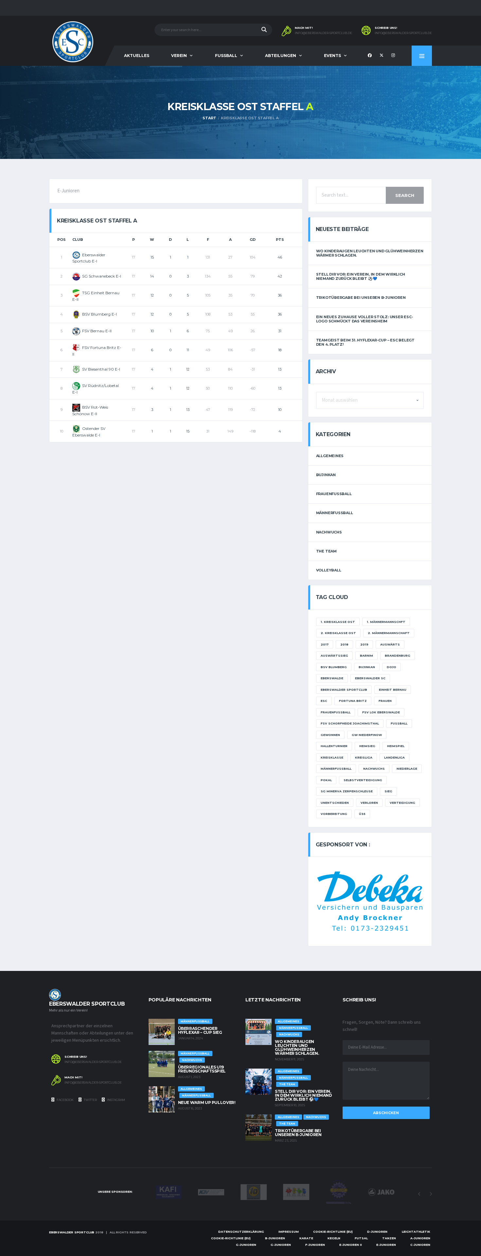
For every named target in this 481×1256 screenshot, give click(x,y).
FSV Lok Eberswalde (381, 712)
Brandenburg (397, 655)
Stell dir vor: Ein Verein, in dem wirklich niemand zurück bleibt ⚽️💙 (360, 276)
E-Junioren (386, 1244)
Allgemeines (330, 456)
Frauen (385, 701)
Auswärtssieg (334, 655)
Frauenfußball (334, 494)
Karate (306, 1238)
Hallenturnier (334, 746)
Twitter (90, 1100)
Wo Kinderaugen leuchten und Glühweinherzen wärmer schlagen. (369, 253)
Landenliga (394, 757)
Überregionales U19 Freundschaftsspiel (202, 1069)
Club (77, 239)
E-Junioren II (350, 1244)
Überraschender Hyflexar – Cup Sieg (200, 1030)
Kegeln (334, 1238)
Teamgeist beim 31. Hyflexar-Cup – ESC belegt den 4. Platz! (365, 342)
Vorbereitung (334, 814)
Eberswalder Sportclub (344, 689)
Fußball (399, 723)
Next (431, 1194)
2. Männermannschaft (389, 633)
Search (404, 195)
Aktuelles (136, 55)
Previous (419, 1194)
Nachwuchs (329, 532)
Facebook (65, 1100)
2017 (325, 644)
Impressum (288, 1231)
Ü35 (362, 814)
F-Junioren (315, 1244)
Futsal (361, 1238)
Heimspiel (395, 746)
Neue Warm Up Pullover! (207, 1102)
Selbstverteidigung (363, 780)
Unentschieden (335, 802)
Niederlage (407, 768)
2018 (344, 644)
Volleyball (328, 570)
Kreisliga (363, 757)
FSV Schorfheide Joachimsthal (350, 723)
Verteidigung (402, 802)
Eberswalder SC (370, 678)
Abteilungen (280, 55)
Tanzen (389, 1238)
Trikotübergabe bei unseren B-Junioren (361, 297)
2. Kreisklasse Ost (338, 633)
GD (253, 239)
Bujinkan (326, 475)
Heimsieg (367, 746)
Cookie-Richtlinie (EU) (333, 1231)
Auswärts (390, 644)
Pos (61, 239)
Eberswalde (332, 678)
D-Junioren (377, 1231)
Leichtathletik (416, 1231)
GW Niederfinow (367, 735)
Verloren (369, 802)
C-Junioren (420, 1244)
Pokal (326, 780)
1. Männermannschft (386, 622)
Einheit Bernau (392, 689)
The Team (326, 551)
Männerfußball (334, 513)
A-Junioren (420, 1238)
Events (332, 55)
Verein (179, 55)
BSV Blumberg (334, 667)
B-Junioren (275, 1238)
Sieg (388, 791)
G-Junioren (246, 1244)
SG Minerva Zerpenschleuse (347, 791)
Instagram (115, 1100)
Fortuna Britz (353, 701)
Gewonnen (330, 735)
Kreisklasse (332, 757)
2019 (364, 644)
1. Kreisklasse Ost (338, 622)
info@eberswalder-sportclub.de (323, 33)
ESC (324, 701)
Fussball (226, 55)
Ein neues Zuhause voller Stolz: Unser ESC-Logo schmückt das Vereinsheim (364, 319)
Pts (280, 239)
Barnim (366, 655)
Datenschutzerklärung (241, 1231)
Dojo (391, 667)
